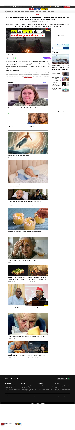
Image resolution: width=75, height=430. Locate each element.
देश (12, 11)
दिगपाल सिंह (33, 21)
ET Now (22, 6)
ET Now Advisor (34, 6)
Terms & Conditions (62, 396)
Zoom (19, 6)
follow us (10, 58)
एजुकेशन (22, 11)
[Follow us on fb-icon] (11, 379)
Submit (66, 47)
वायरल (52, 11)
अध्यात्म (48, 11)
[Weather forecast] (58, 7)
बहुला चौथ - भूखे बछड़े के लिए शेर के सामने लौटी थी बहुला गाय (13, 386)
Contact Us (21, 396)
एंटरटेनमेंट (27, 11)
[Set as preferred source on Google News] (47, 58)
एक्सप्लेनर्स (44, 11)
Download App (61, 378)
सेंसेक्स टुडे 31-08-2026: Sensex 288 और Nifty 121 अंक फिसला (29, 390)
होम (5, 11)
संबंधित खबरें (55, 52)
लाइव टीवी (68, 6)
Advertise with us (35, 396)
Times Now (15, 6)
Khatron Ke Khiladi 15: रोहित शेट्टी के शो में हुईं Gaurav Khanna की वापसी (46, 389)
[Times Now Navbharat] (37, 9)
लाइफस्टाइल (32, 11)
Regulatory (47, 396)
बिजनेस (37, 11)
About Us (7, 396)
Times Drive (40, 6)
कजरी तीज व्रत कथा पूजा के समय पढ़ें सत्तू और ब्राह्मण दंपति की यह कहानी (13, 390)
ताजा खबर (9, 11)
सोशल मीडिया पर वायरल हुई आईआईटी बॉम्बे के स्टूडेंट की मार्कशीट (62, 390)
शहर (19, 11)
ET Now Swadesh (28, 6)
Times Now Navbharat (8, 6)
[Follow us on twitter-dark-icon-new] (14, 379)
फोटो (40, 11)
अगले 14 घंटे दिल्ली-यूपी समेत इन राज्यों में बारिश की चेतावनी (62, 386)
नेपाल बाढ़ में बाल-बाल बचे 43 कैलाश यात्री (46, 385)
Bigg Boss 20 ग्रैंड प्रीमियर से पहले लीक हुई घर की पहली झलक (29, 386)
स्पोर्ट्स (16, 11)
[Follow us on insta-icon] (17, 379)
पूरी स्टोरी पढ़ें (27, 77)
